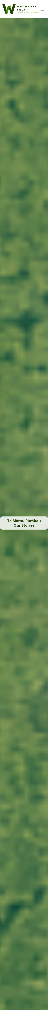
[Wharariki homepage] (20, 9)
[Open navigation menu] (42, 9)
